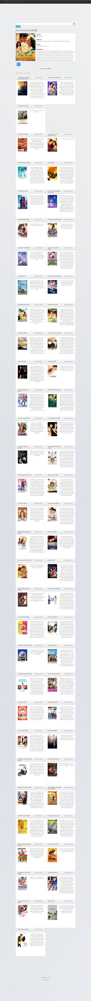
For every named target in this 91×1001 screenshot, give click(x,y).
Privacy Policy (46, 979)
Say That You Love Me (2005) (53, 248)
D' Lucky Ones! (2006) (23, 617)
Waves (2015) (51, 901)
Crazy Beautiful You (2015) (25, 560)
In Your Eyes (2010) (52, 617)
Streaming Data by (43, 68)
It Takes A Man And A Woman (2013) (53, 134)
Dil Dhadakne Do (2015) (24, 304)
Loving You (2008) (52, 645)
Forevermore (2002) (53, 304)
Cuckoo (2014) (21, 276)
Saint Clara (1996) (22, 503)
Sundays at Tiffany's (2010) (25, 674)
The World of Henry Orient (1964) (54, 447)
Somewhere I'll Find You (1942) (24, 873)
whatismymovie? (9, 2)
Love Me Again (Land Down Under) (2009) (54, 788)
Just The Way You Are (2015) (23, 901)
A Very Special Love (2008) (24, 475)
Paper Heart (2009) (53, 702)
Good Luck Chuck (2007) (54, 588)
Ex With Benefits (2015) (24, 219)
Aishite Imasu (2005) (53, 475)
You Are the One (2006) (53, 674)
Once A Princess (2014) (53, 759)
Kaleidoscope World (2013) (55, 219)
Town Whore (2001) (53, 872)
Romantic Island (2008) (24, 418)
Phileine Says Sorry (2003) (24, 787)
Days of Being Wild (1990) (54, 390)
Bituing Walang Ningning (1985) (24, 532)
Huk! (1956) (51, 162)
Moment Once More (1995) (54, 276)
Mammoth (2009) (52, 532)
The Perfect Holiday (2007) (25, 645)
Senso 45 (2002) (22, 361)
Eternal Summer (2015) (54, 815)
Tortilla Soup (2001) (53, 844)
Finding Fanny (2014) (23, 106)
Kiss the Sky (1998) (23, 134)
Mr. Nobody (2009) (52, 730)
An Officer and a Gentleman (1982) (25, 759)
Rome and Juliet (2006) (24, 815)
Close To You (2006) (23, 730)
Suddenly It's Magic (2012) (54, 77)
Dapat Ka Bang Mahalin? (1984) (24, 589)
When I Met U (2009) (23, 929)
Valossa (43, 977)
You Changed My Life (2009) (23, 390)
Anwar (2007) (51, 560)
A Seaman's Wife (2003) (24, 248)
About (17, 1)
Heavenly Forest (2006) (24, 162)
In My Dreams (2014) (23, 191)
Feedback (22, 1)
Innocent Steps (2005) (53, 503)
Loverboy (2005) (52, 361)
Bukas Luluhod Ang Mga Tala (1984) (54, 191)
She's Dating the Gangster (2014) (24, 844)
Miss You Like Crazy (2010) (54, 333)
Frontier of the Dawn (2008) (23, 447)
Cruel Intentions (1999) (54, 418)
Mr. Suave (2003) (22, 702)
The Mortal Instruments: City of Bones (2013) (24, 78)
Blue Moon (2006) (22, 333)
